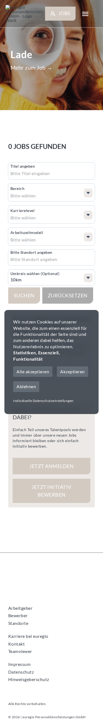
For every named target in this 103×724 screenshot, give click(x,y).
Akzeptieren (72, 371)
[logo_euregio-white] (24, 14)
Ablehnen (26, 386)
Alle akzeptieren (32, 371)
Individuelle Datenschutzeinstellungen (43, 401)
